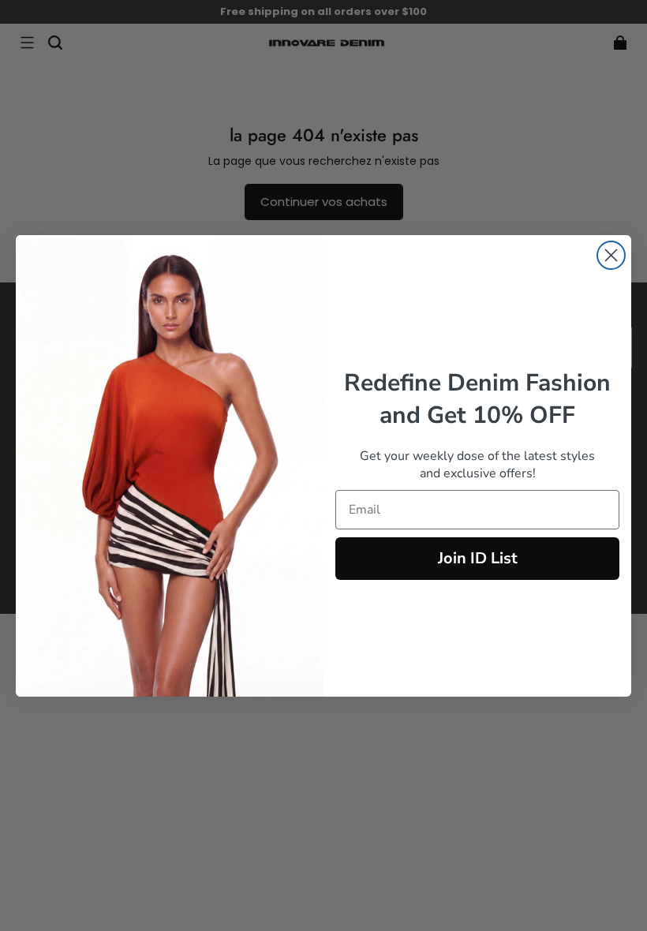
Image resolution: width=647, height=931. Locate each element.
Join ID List (478, 558)
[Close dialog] (611, 255)
